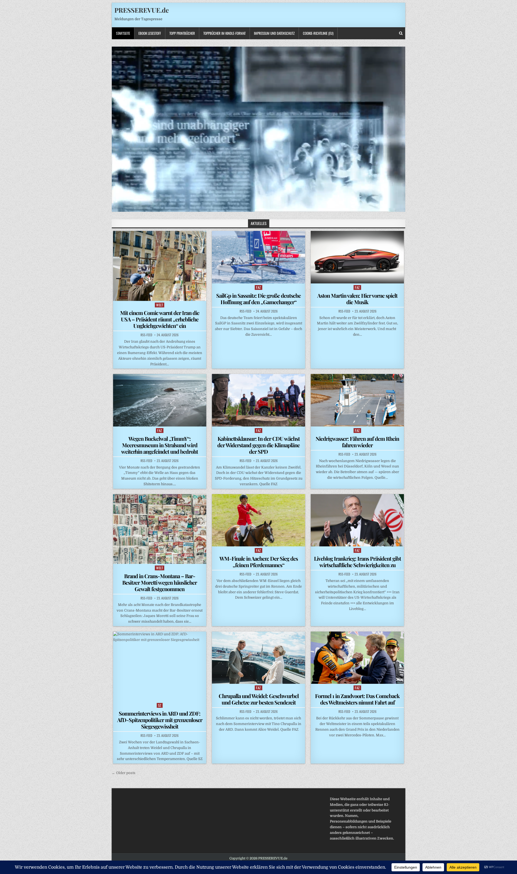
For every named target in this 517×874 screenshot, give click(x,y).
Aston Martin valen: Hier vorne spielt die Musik (357, 299)
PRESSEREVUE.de (141, 10)
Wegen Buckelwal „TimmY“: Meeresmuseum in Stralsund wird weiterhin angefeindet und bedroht (159, 445)
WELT (159, 305)
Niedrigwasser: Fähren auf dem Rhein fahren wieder (357, 442)
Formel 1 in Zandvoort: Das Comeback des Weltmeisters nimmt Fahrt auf (357, 699)
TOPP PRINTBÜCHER (182, 33)
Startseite (123, 33)
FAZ (258, 287)
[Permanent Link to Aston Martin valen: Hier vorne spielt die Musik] (357, 257)
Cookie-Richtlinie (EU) (318, 33)
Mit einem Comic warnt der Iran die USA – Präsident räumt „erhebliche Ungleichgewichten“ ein (159, 319)
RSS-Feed (146, 335)
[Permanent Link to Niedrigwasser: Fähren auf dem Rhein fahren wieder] (357, 400)
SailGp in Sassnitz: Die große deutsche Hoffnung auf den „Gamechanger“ (258, 299)
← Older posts (123, 773)
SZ (159, 705)
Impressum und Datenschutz (274, 33)
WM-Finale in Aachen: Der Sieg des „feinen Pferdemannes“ (258, 561)
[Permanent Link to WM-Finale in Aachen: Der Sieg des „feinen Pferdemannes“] (258, 520)
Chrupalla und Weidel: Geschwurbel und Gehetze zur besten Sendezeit (259, 699)
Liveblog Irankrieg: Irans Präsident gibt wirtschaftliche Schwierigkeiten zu (357, 561)
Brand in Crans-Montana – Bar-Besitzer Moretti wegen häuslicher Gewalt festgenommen (159, 582)
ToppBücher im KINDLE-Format (224, 33)
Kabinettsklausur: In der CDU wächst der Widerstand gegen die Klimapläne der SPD (258, 445)
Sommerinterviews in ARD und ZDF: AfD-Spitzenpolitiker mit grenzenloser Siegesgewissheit (159, 720)
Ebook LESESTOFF (149, 33)
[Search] (401, 33)
